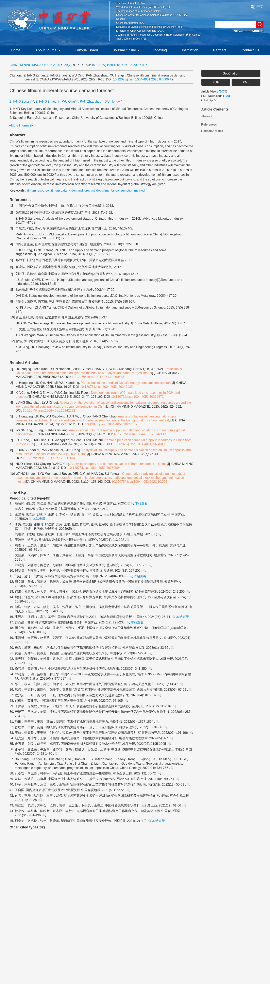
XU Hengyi (113, 101)
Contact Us (250, 50)
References (209, 124)
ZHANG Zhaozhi (47, 101)
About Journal (46, 50)
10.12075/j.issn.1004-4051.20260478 (98, 377)
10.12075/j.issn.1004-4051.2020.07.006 (119, 65)
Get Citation (231, 73)
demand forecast (83, 190)
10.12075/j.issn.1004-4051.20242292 (49, 410)
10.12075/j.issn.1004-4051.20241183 (49, 458)
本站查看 (141, 503)
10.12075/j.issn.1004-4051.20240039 (140, 444)
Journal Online (124, 50)
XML (246, 82)
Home (15, 50)
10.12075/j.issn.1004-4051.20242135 (106, 386)
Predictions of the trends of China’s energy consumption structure (126, 382)
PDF (215, 82)
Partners (220, 50)
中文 (259, 6)
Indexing (160, 50)
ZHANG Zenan (20, 101)
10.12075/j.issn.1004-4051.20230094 (94, 467)
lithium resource (37, 190)
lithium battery (60, 190)
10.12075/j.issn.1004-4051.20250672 (137, 396)
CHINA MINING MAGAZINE (29, 65)
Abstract (206, 116)
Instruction (190, 50)
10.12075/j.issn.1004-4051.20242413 (140, 434)
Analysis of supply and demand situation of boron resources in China (119, 464)
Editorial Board (86, 50)
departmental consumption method (120, 190)
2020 (56, 65)
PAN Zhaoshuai (91, 101)
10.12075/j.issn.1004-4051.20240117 (111, 424)
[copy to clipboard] (171, 79)
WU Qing (68, 101)
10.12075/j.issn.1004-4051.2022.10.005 (139, 481)
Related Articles (212, 130)
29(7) (68, 65)
